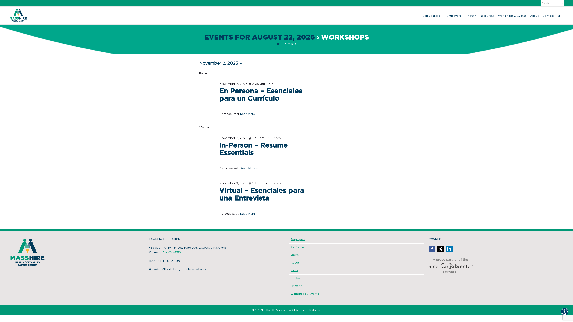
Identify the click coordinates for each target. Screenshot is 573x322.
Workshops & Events (305, 294)
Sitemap (296, 286)
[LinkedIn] (449, 249)
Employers (298, 239)
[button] (559, 15)
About (295, 262)
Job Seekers (299, 247)
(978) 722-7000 (170, 252)
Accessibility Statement (308, 310)
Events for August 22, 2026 (259, 37)
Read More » (248, 114)
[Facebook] (432, 249)
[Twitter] (440, 249)
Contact (296, 278)
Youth (295, 255)
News (294, 270)
